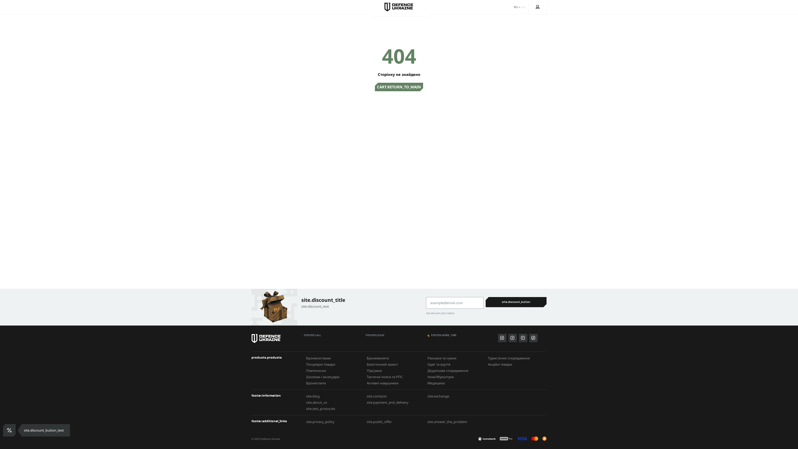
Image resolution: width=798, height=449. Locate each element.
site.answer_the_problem (447, 421)
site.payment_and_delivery (387, 402)
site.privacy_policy (320, 421)
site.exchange (438, 396)
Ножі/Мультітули (440, 377)
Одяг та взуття (438, 364)
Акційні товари (500, 364)
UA (523, 7)
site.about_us (316, 402)
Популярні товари (320, 364)
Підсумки (374, 370)
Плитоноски (316, 370)
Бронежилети (378, 358)
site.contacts (377, 396)
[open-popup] (8, 430)
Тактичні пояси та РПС (385, 377)
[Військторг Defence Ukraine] (275, 338)
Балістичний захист (382, 364)
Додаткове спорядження (447, 370)
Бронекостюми (318, 358)
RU (516, 7)
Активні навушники (382, 383)
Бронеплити (316, 383)
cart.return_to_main (399, 86)
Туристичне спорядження (509, 358)
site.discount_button (516, 302)
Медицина (436, 383)
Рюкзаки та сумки (441, 358)
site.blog (313, 396)
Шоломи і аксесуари (322, 377)
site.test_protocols (320, 408)
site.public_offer (379, 421)
